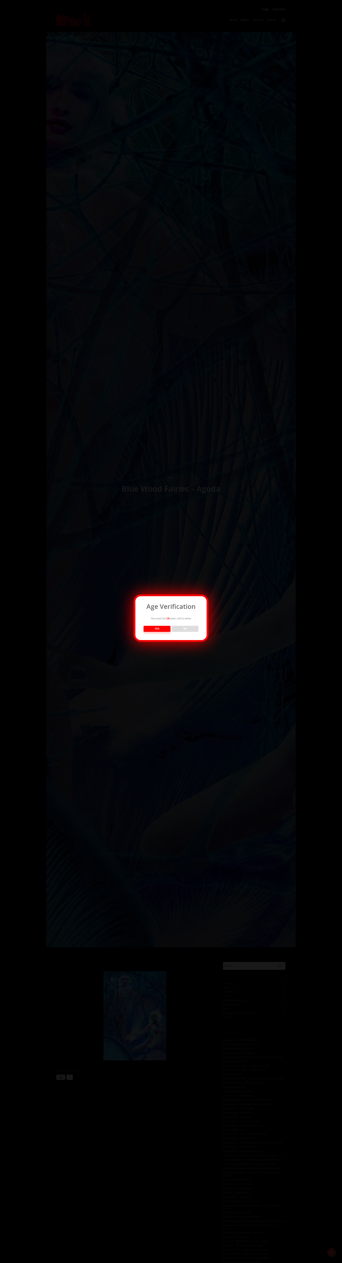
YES (157, 628)
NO (185, 628)
